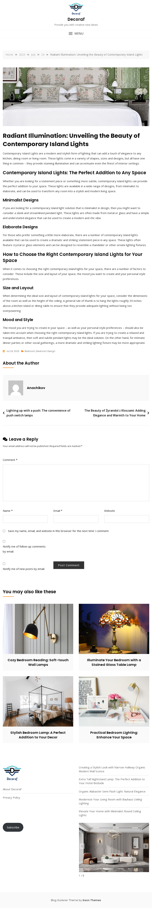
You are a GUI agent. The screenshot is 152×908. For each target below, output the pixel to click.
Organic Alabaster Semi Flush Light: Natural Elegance (112, 791)
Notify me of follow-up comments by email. (24, 549)
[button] (76, 33)
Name (8, 511)
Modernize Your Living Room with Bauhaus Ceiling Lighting (110, 801)
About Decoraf (12, 789)
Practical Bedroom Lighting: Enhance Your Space (114, 735)
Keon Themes (92, 900)
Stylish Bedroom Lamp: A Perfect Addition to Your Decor (38, 735)
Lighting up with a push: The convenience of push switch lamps (38, 412)
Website (109, 511)
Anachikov (36, 387)
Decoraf (76, 19)
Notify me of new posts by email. (24, 569)
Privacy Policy (11, 797)
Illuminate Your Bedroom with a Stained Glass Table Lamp (114, 662)
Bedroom (30, 351)
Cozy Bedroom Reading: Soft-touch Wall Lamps (38, 662)
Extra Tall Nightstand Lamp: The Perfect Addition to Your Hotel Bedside (112, 781)
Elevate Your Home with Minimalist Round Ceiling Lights (110, 813)
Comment (10, 460)
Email (57, 511)
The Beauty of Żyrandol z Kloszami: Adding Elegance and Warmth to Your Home (115, 412)
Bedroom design (45, 351)
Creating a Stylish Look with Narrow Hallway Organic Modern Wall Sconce (112, 769)
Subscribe (13, 827)
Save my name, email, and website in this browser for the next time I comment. (58, 531)
